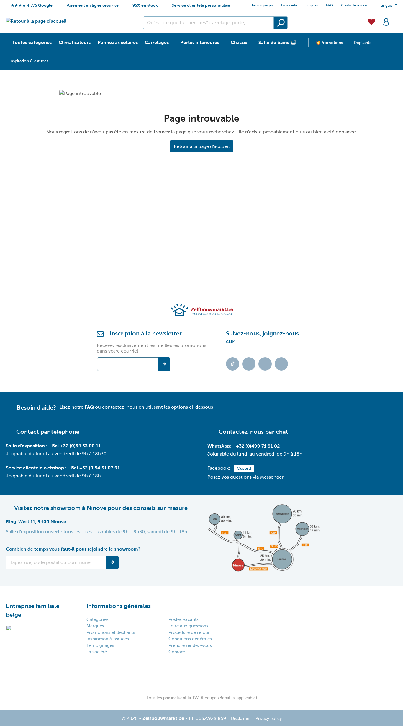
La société (289, 5)
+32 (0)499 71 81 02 (258, 445)
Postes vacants (183, 619)
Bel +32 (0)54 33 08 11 (76, 445)
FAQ (329, 5)
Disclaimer (241, 718)
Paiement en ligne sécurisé (92, 5)
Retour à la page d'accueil (202, 146)
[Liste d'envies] (371, 21)
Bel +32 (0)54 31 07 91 (95, 467)
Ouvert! (244, 468)
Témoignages (100, 645)
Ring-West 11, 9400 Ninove (36, 521)
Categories (97, 619)
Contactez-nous (354, 5)
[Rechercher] (280, 22)
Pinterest (281, 364)
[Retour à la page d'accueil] (36, 21)
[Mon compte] (386, 21)
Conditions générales (190, 639)
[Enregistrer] (112, 562)
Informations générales (118, 606)
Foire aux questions (188, 626)
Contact (176, 652)
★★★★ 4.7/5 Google (32, 5)
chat (282, 431)
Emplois (311, 5)
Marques (95, 626)
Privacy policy (268, 718)
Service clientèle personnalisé (201, 5)
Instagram (265, 364)
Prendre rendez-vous (190, 645)
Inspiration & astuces (107, 639)
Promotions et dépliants (110, 632)
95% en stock (145, 5)
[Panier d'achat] (395, 18)
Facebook (248, 364)
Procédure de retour (189, 632)
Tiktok (232, 364)
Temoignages (262, 5)
